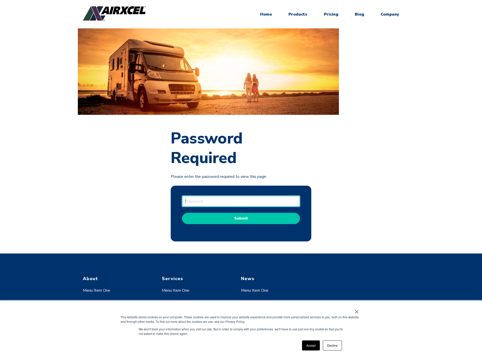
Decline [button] (332, 345)
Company (390, 14)
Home (266, 14)
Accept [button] (311, 345)
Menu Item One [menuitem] (96, 290)
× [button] (356, 310)
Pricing (331, 14)
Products (297, 14)
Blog (359, 14)
